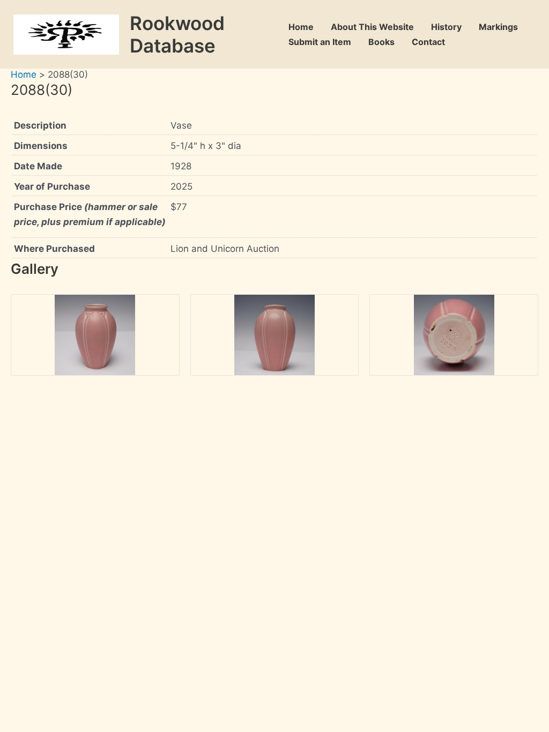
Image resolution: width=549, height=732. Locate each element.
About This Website (372, 26)
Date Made (38, 166)
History (446, 26)
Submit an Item (319, 41)
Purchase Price (90, 214)
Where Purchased (54, 248)
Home (301, 26)
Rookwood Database (177, 34)
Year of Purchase (52, 186)
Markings (498, 26)
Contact (428, 41)
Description (40, 125)
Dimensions (41, 145)
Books (381, 41)
